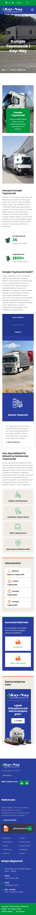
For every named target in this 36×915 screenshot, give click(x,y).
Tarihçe (22, 838)
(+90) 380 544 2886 (12, 878)
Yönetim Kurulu (25, 842)
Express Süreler (25, 846)
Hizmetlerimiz (8, 842)
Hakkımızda (7, 838)
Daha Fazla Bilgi (9, 820)
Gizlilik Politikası (7, 911)
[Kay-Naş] (12, 10)
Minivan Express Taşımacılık (15, 573)
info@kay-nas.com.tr (12, 885)
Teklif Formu (7, 849)
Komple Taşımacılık (13, 603)
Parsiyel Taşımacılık (13, 593)
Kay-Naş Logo (18, 647)
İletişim (22, 853)
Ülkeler (5, 846)
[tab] (18, 317)
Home (3, 70)
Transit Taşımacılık (12, 583)
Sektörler (6, 853)
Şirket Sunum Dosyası (18, 663)
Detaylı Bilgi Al (14, 442)
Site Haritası (20, 911)
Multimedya (24, 849)
